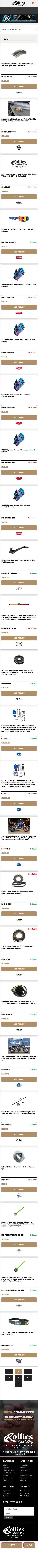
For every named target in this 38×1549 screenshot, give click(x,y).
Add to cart (19, 86)
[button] (19, 9)
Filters (11, 1545)
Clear (29, 1545)
